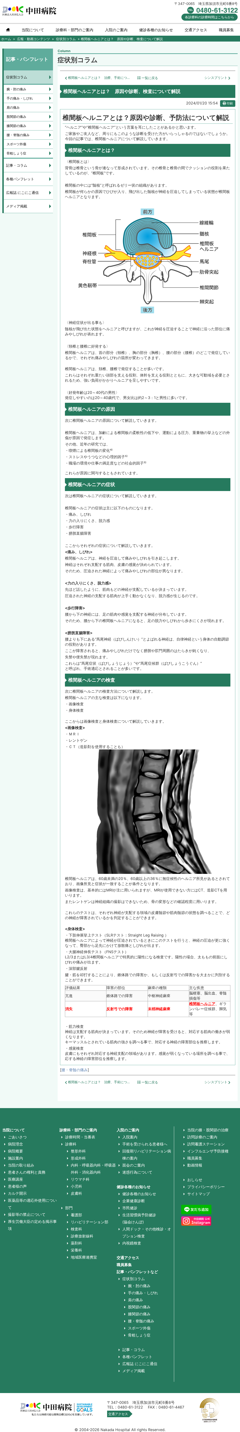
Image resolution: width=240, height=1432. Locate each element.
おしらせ (194, 1179)
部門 (69, 1207)
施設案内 (15, 1158)
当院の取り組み (21, 1165)
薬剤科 (76, 1243)
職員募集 (226, 29)
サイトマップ (198, 1193)
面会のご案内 (133, 1165)
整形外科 (78, 1151)
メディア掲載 (16, 206)
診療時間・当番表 (80, 1137)
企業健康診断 (133, 1200)
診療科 (70, 1144)
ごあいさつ (17, 1137)
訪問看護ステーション (206, 1144)
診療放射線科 (82, 1236)
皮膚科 (76, 1193)
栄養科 (76, 1250)
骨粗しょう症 (16, 153)
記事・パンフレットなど (137, 1271)
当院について (33, 29)
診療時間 (209, 17)
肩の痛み (13, 107)
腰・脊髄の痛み (74, 1069)
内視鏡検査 (131, 1243)
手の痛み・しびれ (20, 98)
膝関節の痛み (16, 126)
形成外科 (78, 1158)
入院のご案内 (128, 1130)
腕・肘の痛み (16, 89)
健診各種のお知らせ (133, 1186)
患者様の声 (17, 1186)
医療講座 (15, 1179)
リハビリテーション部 (89, 1222)
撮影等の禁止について (26, 1214)
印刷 (229, 103)
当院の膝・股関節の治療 (208, 1130)
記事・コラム (16, 165)
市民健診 (129, 1207)
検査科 (76, 1229)
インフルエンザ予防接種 (208, 1151)
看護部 (76, 1215)
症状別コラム (16, 77)
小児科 (76, 1186)
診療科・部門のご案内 (74, 29)
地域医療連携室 (84, 1257)
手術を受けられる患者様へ (144, 1144)
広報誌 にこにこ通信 (22, 192)
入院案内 (129, 1137)
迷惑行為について (137, 1172)
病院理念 (15, 1144)
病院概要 (15, 1151)
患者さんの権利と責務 (26, 1172)
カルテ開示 (17, 1193)
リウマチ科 (80, 1179)
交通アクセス (196, 29)
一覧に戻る (149, 78)
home (8, 29)
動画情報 (194, 1165)
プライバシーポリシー (206, 1186)
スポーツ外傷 (16, 144)
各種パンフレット (20, 179)
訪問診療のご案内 (202, 1137)
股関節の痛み (16, 117)
